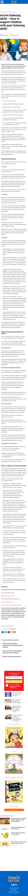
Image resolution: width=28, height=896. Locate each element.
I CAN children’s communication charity (11, 605)
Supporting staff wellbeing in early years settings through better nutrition (16, 708)
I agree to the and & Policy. (15, 686)
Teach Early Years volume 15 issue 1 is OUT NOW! (17, 694)
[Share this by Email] (11, 632)
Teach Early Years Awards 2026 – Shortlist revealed (16, 701)
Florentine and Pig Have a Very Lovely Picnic (14, 778)
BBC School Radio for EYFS (8, 596)
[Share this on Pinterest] (8, 632)
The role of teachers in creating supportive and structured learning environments (17, 718)
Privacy (18, 686)
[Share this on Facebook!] (2, 632)
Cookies (11, 687)
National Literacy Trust (7, 602)
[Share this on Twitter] (5, 632)
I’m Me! (14, 751)
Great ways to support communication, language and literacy (13, 645)
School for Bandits (14, 806)
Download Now (12, 628)
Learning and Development (7, 12)
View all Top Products (14, 724)
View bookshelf (14, 810)
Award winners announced (12, 656)
